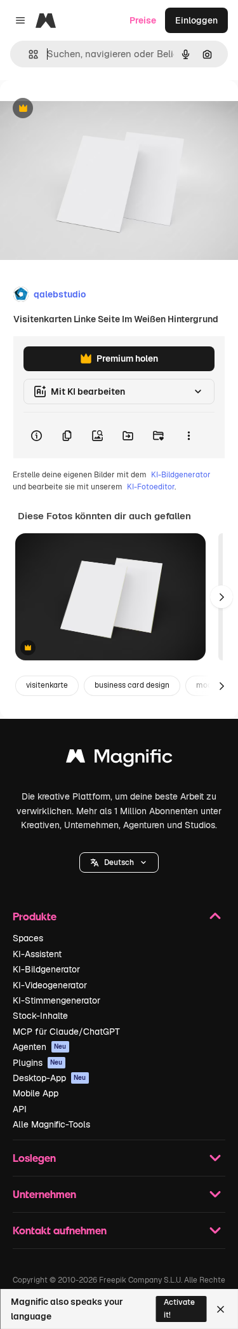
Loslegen (34, 1157)
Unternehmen (44, 1194)
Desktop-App (49, 1078)
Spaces (28, 938)
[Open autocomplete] (28, 54)
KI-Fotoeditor (151, 487)
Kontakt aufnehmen (60, 1230)
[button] (119, 862)
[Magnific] (119, 759)
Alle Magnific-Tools (51, 1124)
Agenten (40, 1047)
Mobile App (35, 1093)
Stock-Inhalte (40, 1015)
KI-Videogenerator (50, 985)
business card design (132, 685)
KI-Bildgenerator (181, 475)
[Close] (220, 1309)
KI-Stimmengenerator (56, 1000)
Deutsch (119, 862)
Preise (142, 20)
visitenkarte (47, 685)
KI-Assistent (37, 954)
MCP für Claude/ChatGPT (66, 1031)
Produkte (34, 916)
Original (81, 109)
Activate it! (179, 1308)
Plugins (38, 1062)
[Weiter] (221, 596)
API (20, 1109)
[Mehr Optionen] (188, 435)
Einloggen (196, 20)
